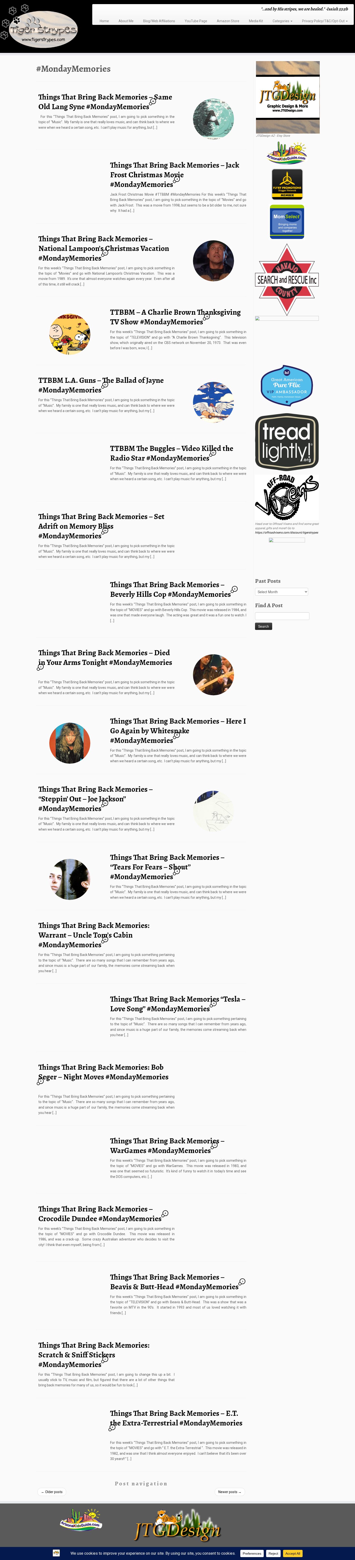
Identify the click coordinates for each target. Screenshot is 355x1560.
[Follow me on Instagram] (110, 9)
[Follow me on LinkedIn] (122, 9)
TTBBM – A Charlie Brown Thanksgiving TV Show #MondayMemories (175, 317)
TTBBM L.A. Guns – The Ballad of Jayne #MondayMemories (101, 385)
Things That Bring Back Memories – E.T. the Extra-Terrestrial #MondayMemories (176, 1418)
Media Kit (256, 21)
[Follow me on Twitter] (103, 9)
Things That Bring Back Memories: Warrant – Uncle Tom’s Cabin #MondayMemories (93, 935)
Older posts (52, 1492)
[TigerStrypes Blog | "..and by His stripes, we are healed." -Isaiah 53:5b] (41, 27)
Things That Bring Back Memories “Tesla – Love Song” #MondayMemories (177, 1004)
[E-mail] (100, 9)
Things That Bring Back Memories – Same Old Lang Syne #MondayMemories (105, 102)
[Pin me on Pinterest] (119, 9)
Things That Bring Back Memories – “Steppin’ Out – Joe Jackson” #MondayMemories (95, 799)
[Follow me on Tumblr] (113, 9)
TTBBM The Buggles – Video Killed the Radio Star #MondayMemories (171, 453)
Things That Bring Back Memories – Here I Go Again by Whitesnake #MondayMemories (178, 731)
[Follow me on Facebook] (106, 9)
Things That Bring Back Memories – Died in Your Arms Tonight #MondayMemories (105, 657)
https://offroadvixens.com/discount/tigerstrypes (286, 532)
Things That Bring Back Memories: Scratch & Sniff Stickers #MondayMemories (93, 1355)
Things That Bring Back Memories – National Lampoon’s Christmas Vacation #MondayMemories (103, 248)
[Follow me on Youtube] (116, 9)
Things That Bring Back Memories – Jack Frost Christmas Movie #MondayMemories (174, 175)
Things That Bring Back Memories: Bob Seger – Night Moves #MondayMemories (103, 1072)
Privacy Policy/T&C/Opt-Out (323, 21)
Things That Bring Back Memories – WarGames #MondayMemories (167, 1145)
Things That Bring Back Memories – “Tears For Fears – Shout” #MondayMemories (167, 867)
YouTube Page (196, 21)
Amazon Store (228, 21)
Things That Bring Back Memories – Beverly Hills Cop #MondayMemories (170, 589)
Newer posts (229, 1492)
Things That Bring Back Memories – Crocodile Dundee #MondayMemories (100, 1214)
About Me (126, 21)
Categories (281, 21)
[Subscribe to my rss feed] (97, 9)
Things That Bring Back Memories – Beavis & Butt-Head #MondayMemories (174, 1282)
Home (104, 21)
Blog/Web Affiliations (159, 21)
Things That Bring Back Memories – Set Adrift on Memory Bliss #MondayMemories (101, 526)
